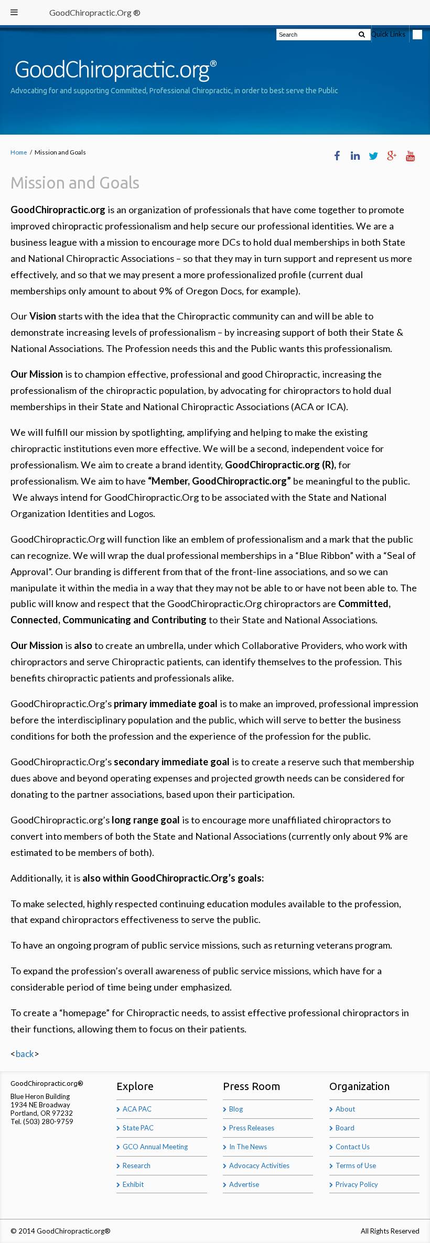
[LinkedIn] (355, 156)
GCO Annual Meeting (155, 1146)
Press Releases (251, 1128)
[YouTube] (410, 156)
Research (136, 1165)
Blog (236, 1109)
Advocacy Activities (259, 1165)
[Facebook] (337, 156)
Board (345, 1128)
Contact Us (353, 1146)
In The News (248, 1146)
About (345, 1109)
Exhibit (133, 1184)
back (25, 1053)
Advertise (244, 1184)
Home (18, 152)
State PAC (138, 1128)
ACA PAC (137, 1109)
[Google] (392, 156)
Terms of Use (356, 1165)
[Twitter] (374, 156)
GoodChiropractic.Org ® (95, 12)
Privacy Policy (357, 1184)
